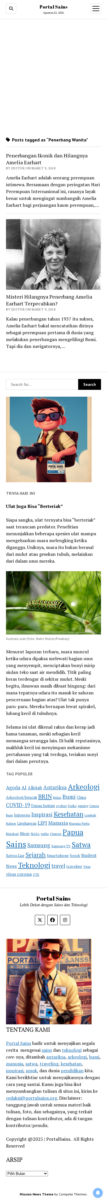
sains (47, 1050)
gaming (83, 806)
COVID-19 (18, 804)
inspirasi (14, 1070)
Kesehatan (68, 814)
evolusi (61, 806)
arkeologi (77, 1057)
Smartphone (58, 855)
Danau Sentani (43, 805)
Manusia (58, 822)
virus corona (19, 874)
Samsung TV (60, 846)
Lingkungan (27, 823)
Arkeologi (84, 786)
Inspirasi (42, 814)
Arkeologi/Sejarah (21, 797)
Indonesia (22, 815)
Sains (16, 844)
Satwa (81, 844)
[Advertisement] (53, 77)
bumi (94, 1057)
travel (58, 865)
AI (24, 787)
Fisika (72, 806)
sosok (31, 1070)
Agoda (13, 787)
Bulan (57, 797)
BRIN (45, 796)
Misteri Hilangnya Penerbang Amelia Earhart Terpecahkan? (49, 300)
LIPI (42, 822)
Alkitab (35, 788)
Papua (72, 832)
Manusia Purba (79, 823)
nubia (45, 834)
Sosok (75, 855)
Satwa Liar (15, 855)
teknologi (72, 1050)
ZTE (36, 874)
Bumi (69, 796)
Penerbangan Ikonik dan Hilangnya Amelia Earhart (47, 159)
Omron (55, 833)
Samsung (38, 845)
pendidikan (72, 1070)
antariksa (55, 1057)
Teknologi (34, 865)
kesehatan (71, 1064)
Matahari (12, 834)
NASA (35, 834)
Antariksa (55, 787)
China (81, 797)
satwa (31, 1064)
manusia (14, 1064)
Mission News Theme (36, 1194)
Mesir (25, 833)
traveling (74, 866)
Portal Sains (53, 7)
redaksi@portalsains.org (31, 1098)
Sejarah (36, 855)
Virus (86, 866)
